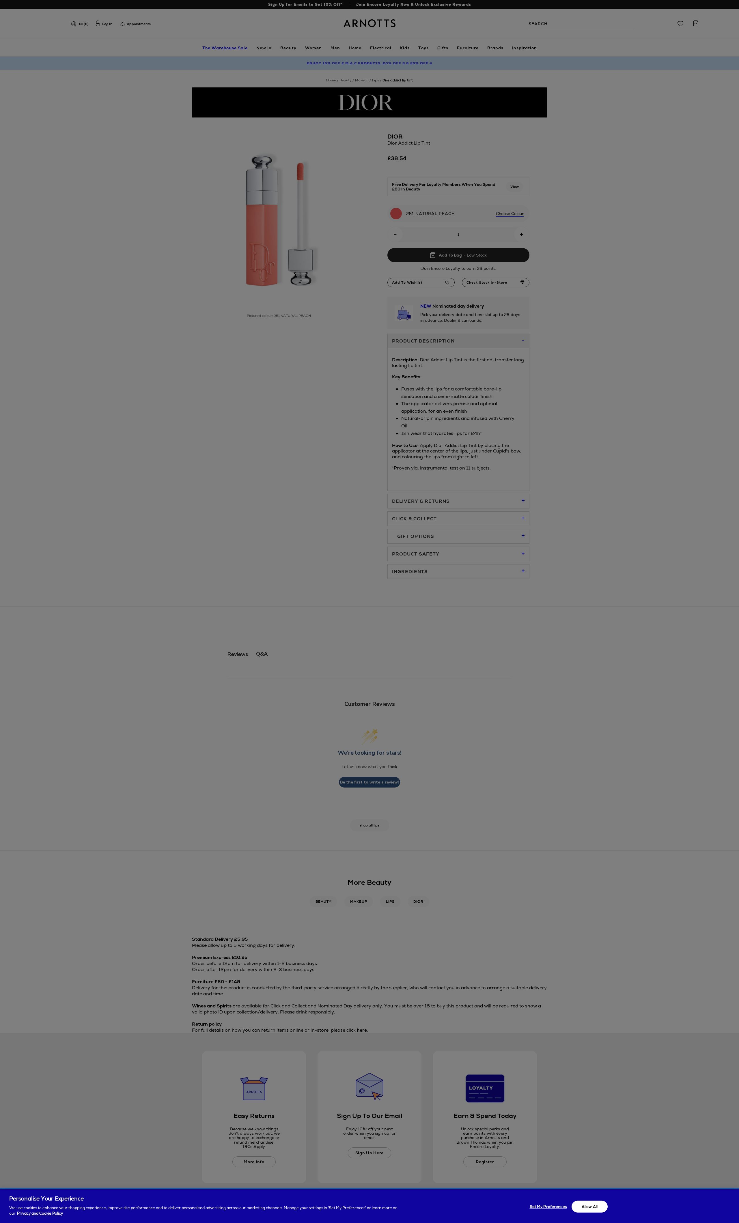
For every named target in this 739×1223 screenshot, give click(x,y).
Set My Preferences (548, 1206)
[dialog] (369, 1206)
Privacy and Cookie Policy (40, 1213)
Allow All (590, 1206)
